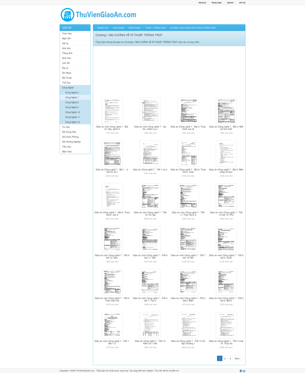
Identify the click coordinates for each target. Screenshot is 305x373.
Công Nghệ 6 (72, 92)
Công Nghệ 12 (72, 122)
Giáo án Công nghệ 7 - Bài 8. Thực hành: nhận (188, 170)
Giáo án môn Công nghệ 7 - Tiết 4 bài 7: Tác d (150, 299)
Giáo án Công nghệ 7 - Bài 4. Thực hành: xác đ (112, 213)
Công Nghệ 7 (72, 97)
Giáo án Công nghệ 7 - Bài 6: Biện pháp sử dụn (226, 170)
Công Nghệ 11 (72, 117)
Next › (238, 358)
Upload (230, 2)
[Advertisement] (75, 204)
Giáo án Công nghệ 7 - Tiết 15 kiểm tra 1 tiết (150, 342)
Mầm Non (67, 151)
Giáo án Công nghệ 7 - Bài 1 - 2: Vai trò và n (112, 170)
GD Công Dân (69, 131)
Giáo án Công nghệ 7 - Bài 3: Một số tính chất (226, 128)
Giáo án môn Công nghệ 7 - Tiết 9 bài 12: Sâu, (112, 256)
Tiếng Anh (67, 53)
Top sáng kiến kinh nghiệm (141, 370)
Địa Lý (65, 67)
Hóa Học (66, 48)
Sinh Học (66, 58)
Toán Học (67, 33)
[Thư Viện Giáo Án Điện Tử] (106, 15)
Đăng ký (202, 2)
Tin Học (66, 126)
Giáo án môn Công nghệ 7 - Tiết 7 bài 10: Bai (188, 256)
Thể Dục (66, 82)
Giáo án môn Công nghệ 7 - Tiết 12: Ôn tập (150, 213)
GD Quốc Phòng (70, 136)
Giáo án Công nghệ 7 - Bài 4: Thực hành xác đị (188, 128)
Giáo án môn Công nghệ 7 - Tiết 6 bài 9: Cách (226, 256)
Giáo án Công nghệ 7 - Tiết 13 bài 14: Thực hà (226, 342)
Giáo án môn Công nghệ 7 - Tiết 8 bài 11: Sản (150, 256)
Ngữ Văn (66, 38)
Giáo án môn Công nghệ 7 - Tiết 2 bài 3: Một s (226, 299)
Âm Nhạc (66, 72)
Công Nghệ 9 (72, 107)
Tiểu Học (66, 146)
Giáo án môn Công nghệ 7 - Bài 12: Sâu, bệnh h (112, 128)
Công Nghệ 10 (72, 112)
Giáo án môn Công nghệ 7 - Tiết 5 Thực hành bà (112, 299)
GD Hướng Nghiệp (71, 141)
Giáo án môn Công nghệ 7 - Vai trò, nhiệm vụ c (150, 128)
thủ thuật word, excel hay (116, 370)
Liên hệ (242, 2)
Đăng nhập (216, 2)
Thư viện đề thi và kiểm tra (167, 370)
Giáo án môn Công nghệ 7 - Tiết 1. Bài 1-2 (112, 342)
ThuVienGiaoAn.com (85, 370)
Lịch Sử (66, 62)
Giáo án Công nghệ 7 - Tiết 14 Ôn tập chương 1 (188, 342)
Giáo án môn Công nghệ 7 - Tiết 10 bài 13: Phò (226, 213)
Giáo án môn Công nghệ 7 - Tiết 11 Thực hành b (188, 213)
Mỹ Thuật (67, 77)
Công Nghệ (68, 87)
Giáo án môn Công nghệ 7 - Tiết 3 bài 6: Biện (188, 299)
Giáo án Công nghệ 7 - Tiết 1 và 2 (150, 169)
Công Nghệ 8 (72, 102)
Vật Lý (65, 43)
